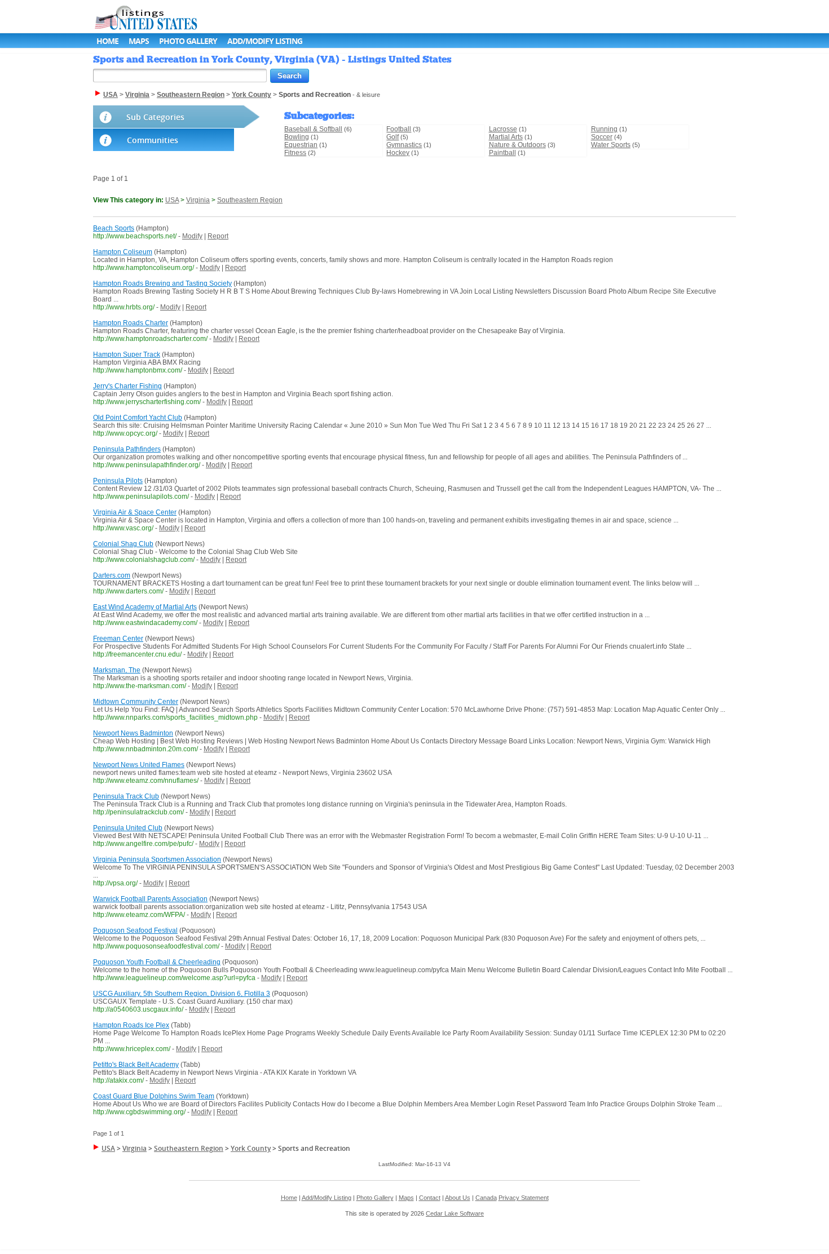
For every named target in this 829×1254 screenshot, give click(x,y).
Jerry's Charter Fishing (127, 386)
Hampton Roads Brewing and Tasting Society (162, 283)
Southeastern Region (250, 200)
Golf (392, 137)
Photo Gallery (188, 41)
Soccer (601, 137)
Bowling (296, 137)
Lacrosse (503, 129)
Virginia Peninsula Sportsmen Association (157, 859)
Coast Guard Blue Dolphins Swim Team (153, 1096)
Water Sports (610, 145)
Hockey (397, 153)
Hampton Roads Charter (130, 323)
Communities (152, 140)
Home (107, 41)
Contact (429, 1197)
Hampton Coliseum (122, 252)
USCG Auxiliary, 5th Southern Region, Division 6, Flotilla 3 (181, 994)
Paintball (502, 153)
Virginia (198, 200)
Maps (139, 41)
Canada (486, 1197)
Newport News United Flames (138, 765)
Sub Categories (155, 117)
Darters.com (111, 575)
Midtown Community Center (135, 702)
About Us (457, 1197)
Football (398, 129)
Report (218, 236)
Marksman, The (116, 670)
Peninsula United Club (127, 828)
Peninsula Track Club (126, 796)
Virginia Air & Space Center (135, 512)
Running (604, 129)
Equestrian (301, 145)
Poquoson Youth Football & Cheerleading (157, 962)
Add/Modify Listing (264, 41)
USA (172, 200)
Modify (192, 236)
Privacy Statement (524, 1197)
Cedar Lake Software (455, 1213)
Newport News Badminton (133, 733)
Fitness (295, 153)
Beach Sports (113, 228)
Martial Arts (506, 137)
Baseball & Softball (313, 129)
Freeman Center (118, 638)
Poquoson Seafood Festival (135, 930)
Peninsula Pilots (118, 481)
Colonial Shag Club (123, 544)
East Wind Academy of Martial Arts (145, 607)
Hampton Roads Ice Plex (131, 1025)
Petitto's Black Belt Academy (136, 1065)
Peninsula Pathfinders (127, 449)
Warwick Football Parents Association (150, 899)
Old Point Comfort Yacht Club (137, 418)
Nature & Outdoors (517, 145)
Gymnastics (404, 145)
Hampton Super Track (126, 354)
